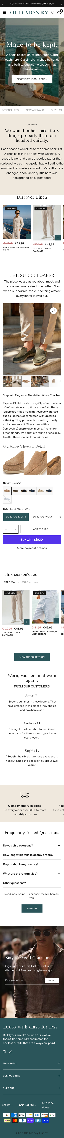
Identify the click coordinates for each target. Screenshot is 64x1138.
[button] (32, 79)
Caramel (7, 491)
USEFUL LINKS (11, 1076)
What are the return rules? (20, 873)
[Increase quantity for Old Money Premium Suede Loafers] (15, 529)
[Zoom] (53, 310)
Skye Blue (7, 499)
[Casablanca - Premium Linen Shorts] (45, 607)
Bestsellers (10, 110)
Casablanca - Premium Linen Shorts (44, 633)
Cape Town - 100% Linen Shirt (16, 249)
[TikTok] (10, 1051)
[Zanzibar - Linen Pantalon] (47, 222)
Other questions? (14, 882)
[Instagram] (4, 1051)
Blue (49, 491)
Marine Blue (32, 491)
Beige (40, 491)
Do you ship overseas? (18, 845)
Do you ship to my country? (21, 864)
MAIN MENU (10, 1063)
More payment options (32, 548)
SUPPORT (8, 1088)
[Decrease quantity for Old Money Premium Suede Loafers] (6, 529)
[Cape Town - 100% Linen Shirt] (17, 222)
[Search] (53, 12)
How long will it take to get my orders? (28, 854)
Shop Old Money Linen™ (32, 1133)
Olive (15, 491)
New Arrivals (35, 110)
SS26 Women (30, 582)
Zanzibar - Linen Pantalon (42, 250)
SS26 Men (10, 582)
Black (24, 491)
